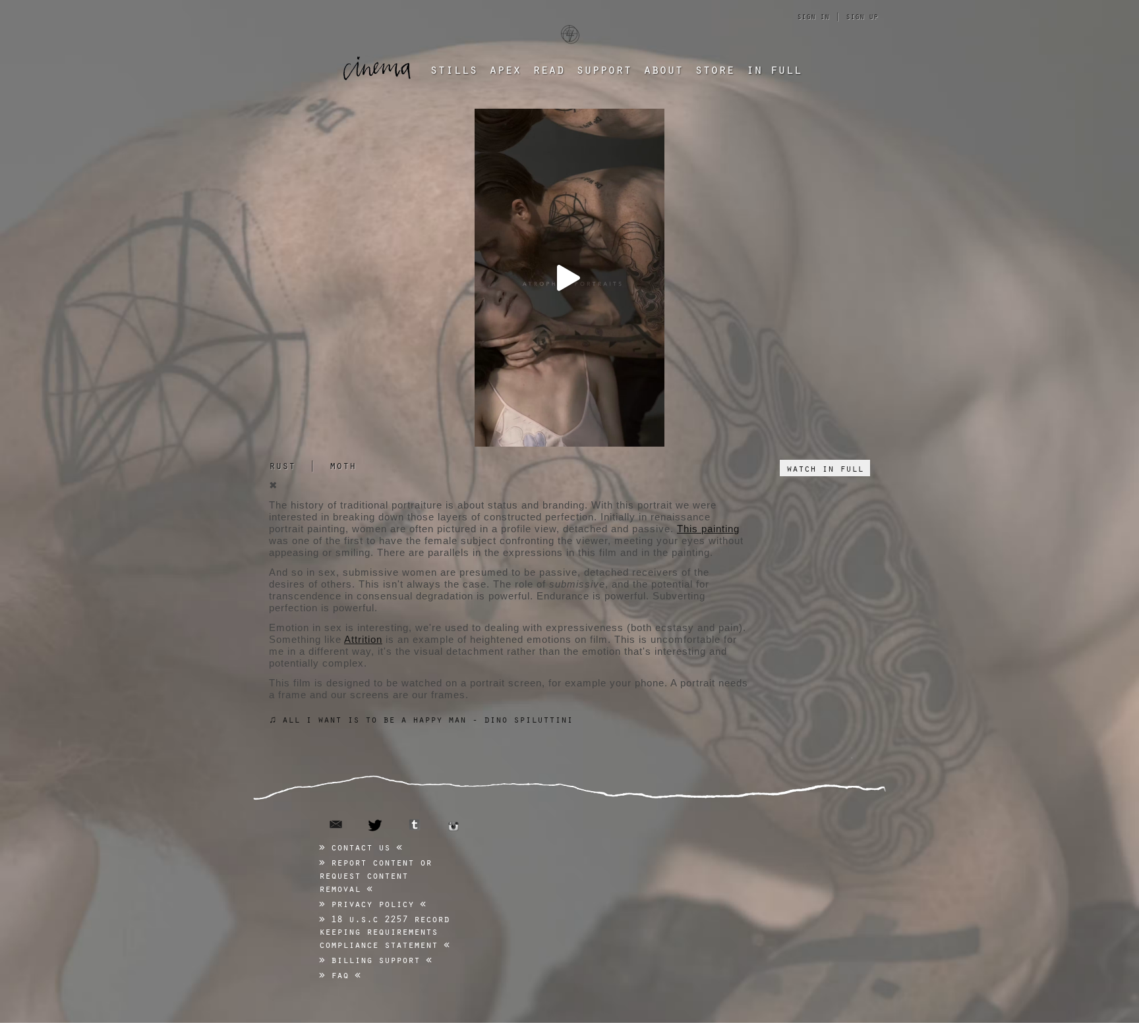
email (336, 824)
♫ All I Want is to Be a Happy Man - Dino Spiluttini (421, 718)
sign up (862, 16)
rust (282, 465)
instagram (453, 826)
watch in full (824, 467)
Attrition (363, 639)
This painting (708, 528)
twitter (375, 825)
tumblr (414, 824)
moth (343, 465)
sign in (813, 16)
